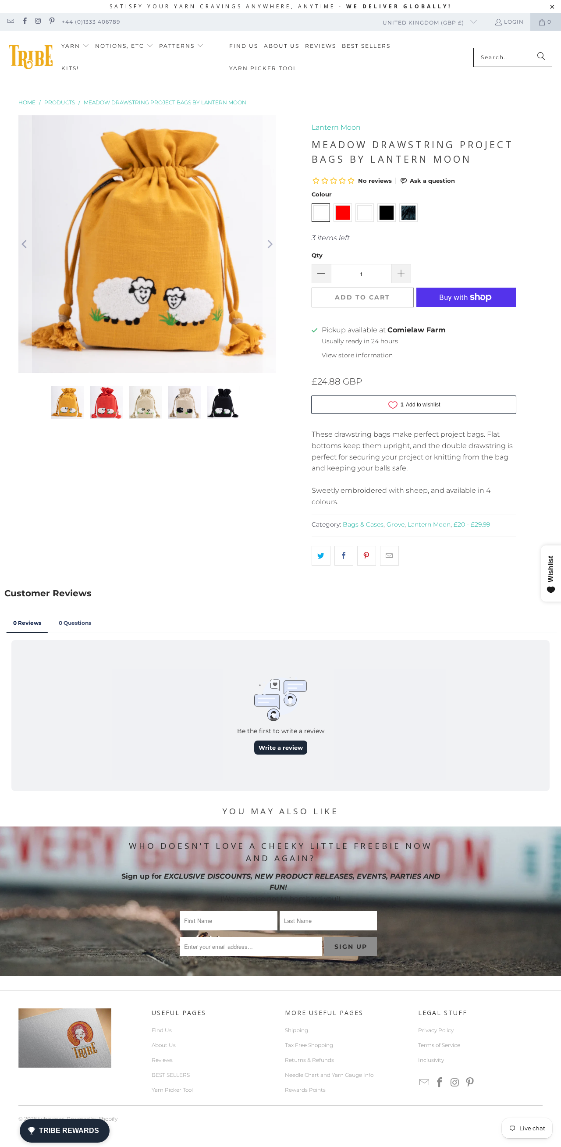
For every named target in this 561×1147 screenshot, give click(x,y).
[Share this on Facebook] (343, 556)
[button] (75, 46)
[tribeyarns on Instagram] (38, 21)
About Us (164, 1045)
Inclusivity (431, 1060)
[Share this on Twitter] (321, 556)
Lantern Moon (336, 127)
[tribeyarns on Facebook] (24, 21)
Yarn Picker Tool (172, 1089)
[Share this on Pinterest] (366, 556)
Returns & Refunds (309, 1060)
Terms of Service (439, 1045)
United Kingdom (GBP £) (424, 22)
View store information (357, 355)
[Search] (541, 57)
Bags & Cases (363, 524)
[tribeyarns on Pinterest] (51, 21)
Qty (317, 255)
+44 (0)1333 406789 (91, 21)
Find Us (162, 1030)
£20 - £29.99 (472, 524)
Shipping (296, 1030)
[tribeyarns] (31, 57)
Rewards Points (305, 1089)
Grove (396, 524)
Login (514, 21)
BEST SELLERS (171, 1075)
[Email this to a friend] (389, 556)
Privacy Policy (436, 1030)
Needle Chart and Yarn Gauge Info (329, 1075)
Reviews (162, 1060)
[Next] (270, 244)
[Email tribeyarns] (10, 21)
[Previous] (25, 244)
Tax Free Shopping (309, 1045)
